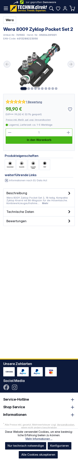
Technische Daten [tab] (20, 212)
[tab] (39, 198)
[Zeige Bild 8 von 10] (49, 88)
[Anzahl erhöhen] (68, 133)
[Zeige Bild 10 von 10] (56, 88)
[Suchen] (51, 8)
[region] (39, 67)
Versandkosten (65, 424)
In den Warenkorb (39, 140)
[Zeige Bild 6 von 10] (42, 88)
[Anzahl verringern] (10, 133)
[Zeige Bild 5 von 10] (39, 88)
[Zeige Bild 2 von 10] (28, 88)
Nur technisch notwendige (26, 445)
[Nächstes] (71, 64)
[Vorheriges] (7, 64)
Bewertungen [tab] (16, 221)
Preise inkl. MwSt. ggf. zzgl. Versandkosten (28, 119)
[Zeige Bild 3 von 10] (32, 88)
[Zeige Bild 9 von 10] (52, 88)
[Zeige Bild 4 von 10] (35, 88)
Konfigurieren (59, 445)
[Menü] (6, 8)
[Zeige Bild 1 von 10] (23, 88)
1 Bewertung (34, 102)
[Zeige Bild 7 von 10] (45, 88)
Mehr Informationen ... (39, 438)
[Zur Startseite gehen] (28, 8)
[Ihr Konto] (65, 8)
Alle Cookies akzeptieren (38, 454)
